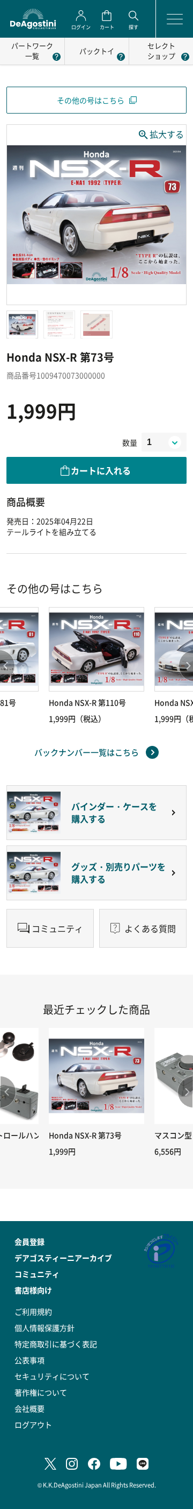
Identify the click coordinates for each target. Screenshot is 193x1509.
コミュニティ (37, 1273)
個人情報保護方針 (44, 1327)
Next (185, 1092)
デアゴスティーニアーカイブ (63, 1257)
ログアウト (33, 1424)
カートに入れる (101, 470)
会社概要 (29, 1408)
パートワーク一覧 (32, 50)
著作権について (40, 1392)
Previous (8, 1092)
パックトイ (96, 51)
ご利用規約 (33, 1311)
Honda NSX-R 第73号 (85, 1135)
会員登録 (29, 1241)
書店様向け (33, 1290)
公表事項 (29, 1360)
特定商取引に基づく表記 (55, 1343)
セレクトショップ (161, 50)
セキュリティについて (52, 1376)
